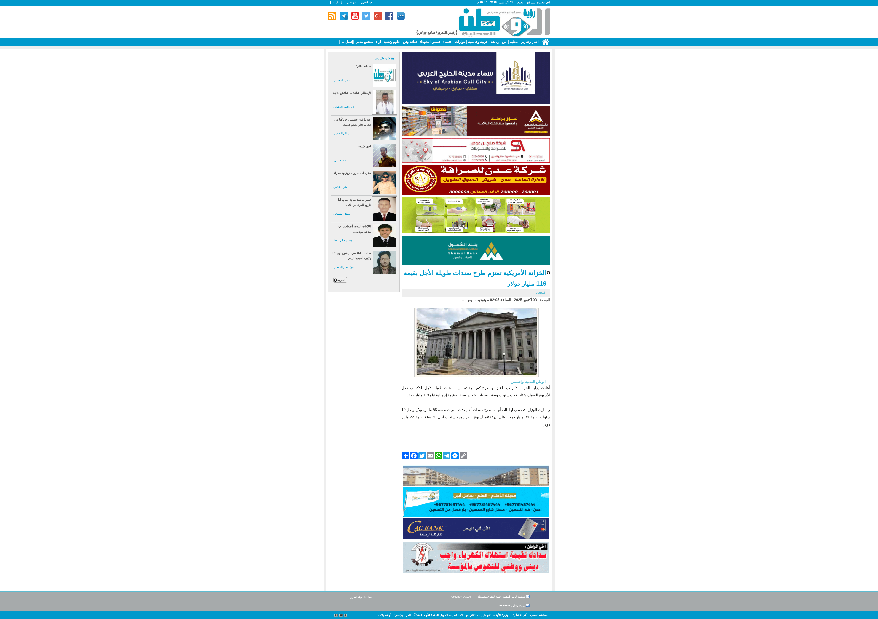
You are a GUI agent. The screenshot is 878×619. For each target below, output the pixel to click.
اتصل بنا (368, 597)
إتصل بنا (346, 42)
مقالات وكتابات (385, 58)
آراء (378, 42)
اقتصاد (447, 42)
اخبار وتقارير (529, 42)
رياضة (494, 42)
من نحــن (351, 2)
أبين (504, 42)
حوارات (460, 42)
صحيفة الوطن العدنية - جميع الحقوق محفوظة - (500, 596)
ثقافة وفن (409, 42)
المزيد (341, 280)
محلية (513, 42)
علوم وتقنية (391, 42)
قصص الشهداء (429, 42)
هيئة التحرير (366, 2)
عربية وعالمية (477, 42)
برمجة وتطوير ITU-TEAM (511, 605)
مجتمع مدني (364, 42)
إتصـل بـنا (337, 2)
